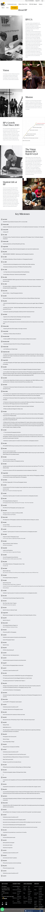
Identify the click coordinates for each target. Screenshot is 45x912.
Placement (19, 896)
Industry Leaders (40, 890)
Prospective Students (41, 887)
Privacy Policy (29, 894)
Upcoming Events (36, 894)
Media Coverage (30, 890)
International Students (41, 895)
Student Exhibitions (19, 902)
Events (24, 889)
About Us (4, 4)
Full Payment (25, 897)
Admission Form (19, 899)
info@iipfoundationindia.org (7, 896)
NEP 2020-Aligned (33, 4)
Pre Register (14, 7)
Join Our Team (18, 894)
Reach (3, 7)
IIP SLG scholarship (41, 899)
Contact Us (36, 886)
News (7, 7)
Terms (29, 896)
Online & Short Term (23, 4)
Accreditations (15, 886)
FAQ (28, 888)
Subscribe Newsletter (30, 899)
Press (29, 886)
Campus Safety (18, 887)
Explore (40, 4)
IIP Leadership (15, 902)
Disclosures (15, 889)
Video (24, 888)
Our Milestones (15, 897)
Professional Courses (12, 4)
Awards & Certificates (19, 890)
